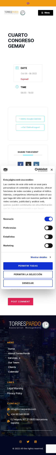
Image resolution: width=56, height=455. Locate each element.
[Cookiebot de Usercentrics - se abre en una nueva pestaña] (35, 170)
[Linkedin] (35, 441)
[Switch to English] (28, 3)
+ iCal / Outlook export (30, 127)
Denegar (28, 283)
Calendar (13, 371)
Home (11, 349)
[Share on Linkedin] (36, 165)
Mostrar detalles (39, 257)
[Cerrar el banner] (52, 170)
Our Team (13, 362)
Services (13, 358)
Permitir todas (28, 266)
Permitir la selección (28, 274)
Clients (12, 367)
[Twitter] (28, 441)
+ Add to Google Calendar (30, 119)
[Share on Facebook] (20, 165)
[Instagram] (20, 441)
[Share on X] (28, 165)
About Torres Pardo (19, 353)
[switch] (49, 228)
